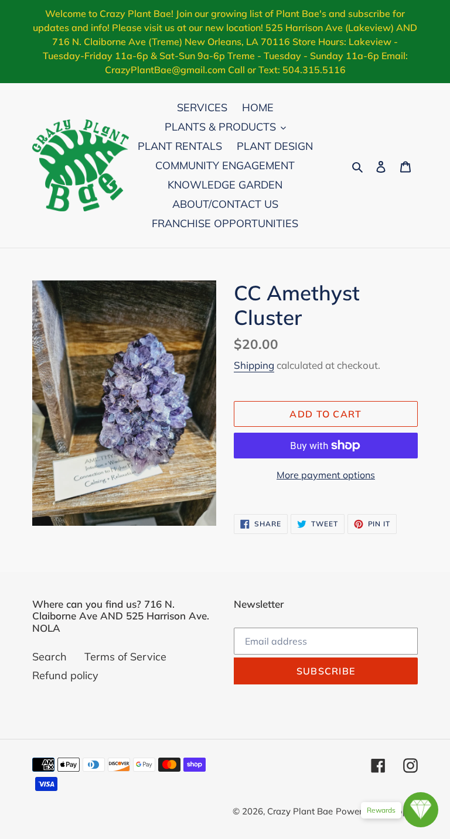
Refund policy (65, 675)
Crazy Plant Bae (300, 811)
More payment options (326, 475)
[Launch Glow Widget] (420, 809)
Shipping (254, 365)
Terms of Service (125, 656)
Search (49, 656)
